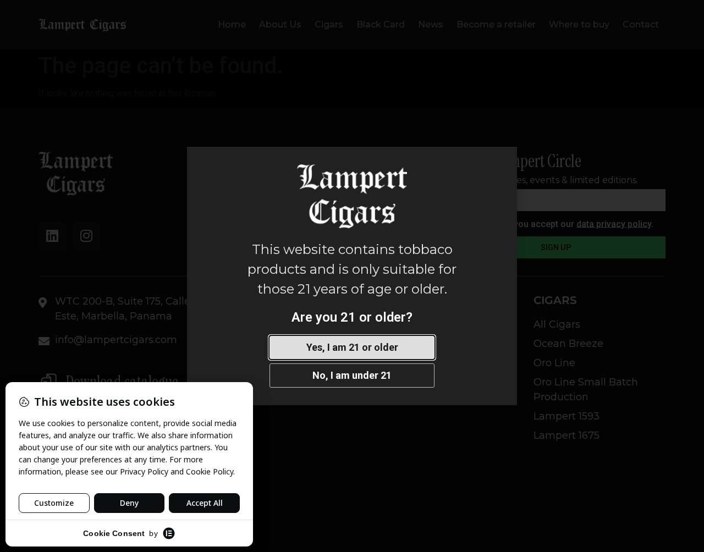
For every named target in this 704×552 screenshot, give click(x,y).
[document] (352, 276)
